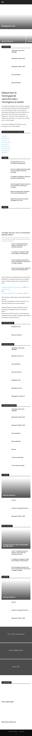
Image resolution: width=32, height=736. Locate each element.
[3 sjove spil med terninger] (6, 468)
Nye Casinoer (5, 144)
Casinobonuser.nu (7, 142)
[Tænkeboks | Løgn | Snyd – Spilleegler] (6, 53)
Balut (17, 293)
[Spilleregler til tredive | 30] (6, 399)
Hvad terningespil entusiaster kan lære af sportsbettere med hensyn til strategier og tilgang (20, 261)
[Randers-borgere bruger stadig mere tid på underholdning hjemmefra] (5, 193)
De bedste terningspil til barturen (19, 508)
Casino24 (4, 136)
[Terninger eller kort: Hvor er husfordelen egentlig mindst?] (5, 163)
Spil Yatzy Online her (16, 335)
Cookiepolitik (21, 731)
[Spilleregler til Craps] (6, 391)
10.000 (13, 293)
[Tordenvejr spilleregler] (6, 460)
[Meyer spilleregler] (6, 85)
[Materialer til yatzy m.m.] (6, 359)
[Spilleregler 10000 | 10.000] (6, 69)
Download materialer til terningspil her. (12, 287)
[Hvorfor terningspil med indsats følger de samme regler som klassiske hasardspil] (5, 171)
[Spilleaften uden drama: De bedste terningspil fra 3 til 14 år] (5, 201)
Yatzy (27, 293)
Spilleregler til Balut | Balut (18, 58)
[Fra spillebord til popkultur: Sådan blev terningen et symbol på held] (5, 178)
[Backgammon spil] (16, 16)
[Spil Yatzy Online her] (13, 36)
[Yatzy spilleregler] (6, 77)
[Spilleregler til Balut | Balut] (6, 61)
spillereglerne (5, 293)
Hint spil (13, 500)
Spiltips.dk (4, 152)
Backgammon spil (15, 326)
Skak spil (13, 449)
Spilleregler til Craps (16, 388)
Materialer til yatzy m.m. (17, 356)
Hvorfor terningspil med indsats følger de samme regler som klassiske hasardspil (20, 171)
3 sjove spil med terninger (18, 465)
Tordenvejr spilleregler (17, 457)
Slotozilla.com (5, 150)
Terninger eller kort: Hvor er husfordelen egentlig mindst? (15, 545)
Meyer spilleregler (16, 82)
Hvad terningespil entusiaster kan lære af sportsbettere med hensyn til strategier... (20, 185)
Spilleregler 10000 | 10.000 (18, 66)
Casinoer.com (5, 140)
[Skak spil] (6, 452)
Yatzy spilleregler (15, 74)
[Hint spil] (6, 503)
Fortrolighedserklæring (12, 731)
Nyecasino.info (6, 146)
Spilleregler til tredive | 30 (18, 396)
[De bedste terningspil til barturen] (6, 511)
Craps (22, 293)
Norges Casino (6, 138)
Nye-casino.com (6, 148)
